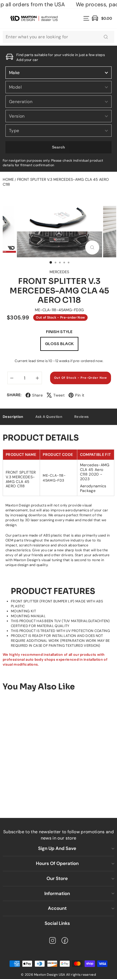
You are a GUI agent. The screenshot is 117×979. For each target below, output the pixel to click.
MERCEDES (59, 271)
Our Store (57, 878)
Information (57, 893)
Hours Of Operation (57, 863)
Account (57, 908)
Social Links (57, 923)
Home (8, 179)
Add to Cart (48, 792)
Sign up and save (57, 848)
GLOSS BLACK (59, 343)
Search (58, 147)
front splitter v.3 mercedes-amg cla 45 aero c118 (56, 182)
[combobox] (58, 37)
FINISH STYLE (59, 332)
